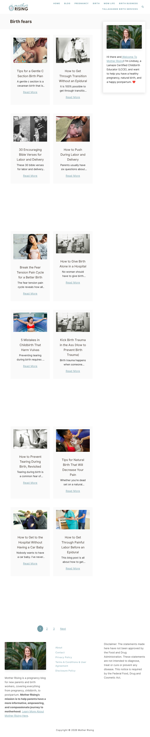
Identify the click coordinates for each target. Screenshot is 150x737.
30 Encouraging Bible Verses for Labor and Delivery (30, 154)
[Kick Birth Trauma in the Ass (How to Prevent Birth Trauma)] (73, 322)
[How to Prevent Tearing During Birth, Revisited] (30, 439)
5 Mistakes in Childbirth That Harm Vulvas (30, 345)
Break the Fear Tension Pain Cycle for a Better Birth (30, 272)
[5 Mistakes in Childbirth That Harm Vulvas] (30, 322)
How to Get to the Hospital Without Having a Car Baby (30, 542)
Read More (30, 92)
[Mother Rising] (19, 6)
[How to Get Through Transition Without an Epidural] (73, 50)
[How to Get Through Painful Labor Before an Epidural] (73, 519)
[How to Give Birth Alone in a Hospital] (73, 243)
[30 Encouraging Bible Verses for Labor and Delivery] (30, 129)
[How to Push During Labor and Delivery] (73, 129)
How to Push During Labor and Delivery (72, 154)
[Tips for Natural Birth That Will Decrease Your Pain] (73, 440)
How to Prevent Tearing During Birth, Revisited (30, 461)
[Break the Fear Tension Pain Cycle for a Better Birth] (30, 246)
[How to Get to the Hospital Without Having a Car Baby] (30, 519)
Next (63, 628)
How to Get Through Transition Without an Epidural (73, 76)
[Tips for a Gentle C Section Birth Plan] (30, 50)
